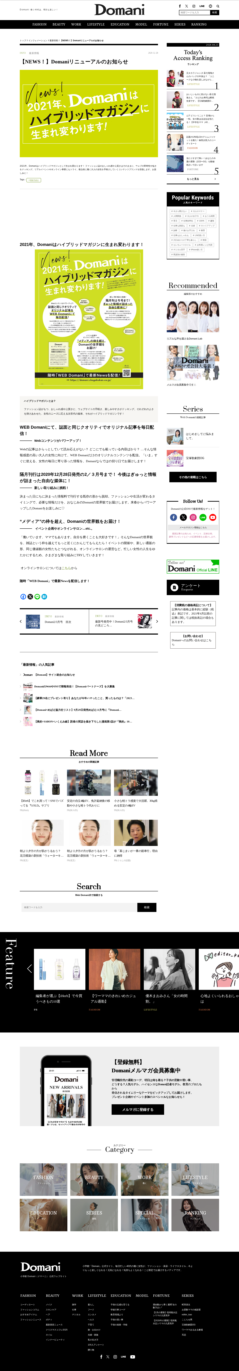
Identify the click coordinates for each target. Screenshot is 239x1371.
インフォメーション (37, 40)
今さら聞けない (180, 211)
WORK (76, 25)
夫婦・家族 (93, 1335)
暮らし (91, 1304)
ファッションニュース (30, 1319)
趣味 (212, 221)
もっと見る (193, 178)
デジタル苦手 (179, 250)
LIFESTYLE (96, 25)
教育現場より (117, 1314)
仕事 (74, 1309)
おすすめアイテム (28, 1314)
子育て (91, 1324)
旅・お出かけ (94, 1330)
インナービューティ (55, 1340)
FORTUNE (160, 25)
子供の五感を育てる (120, 1304)
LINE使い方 (199, 235)
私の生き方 (93, 1340)
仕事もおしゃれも (181, 235)
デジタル (76, 1314)
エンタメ (92, 1314)
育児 (175, 221)
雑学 (74, 1304)
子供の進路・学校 (119, 1324)
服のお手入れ (189, 230)
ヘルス (91, 1319)
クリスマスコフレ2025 (57, 1330)
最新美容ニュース (54, 1324)
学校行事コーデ (118, 1309)
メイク (49, 1304)
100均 (201, 221)
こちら (66, 568)
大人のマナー (198, 211)
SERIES (179, 25)
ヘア (48, 1314)
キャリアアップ (208, 226)
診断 (175, 230)
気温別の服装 (179, 254)
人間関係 (177, 216)
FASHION (39, 25)
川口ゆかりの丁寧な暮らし (184, 240)
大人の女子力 (193, 216)
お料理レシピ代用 (204, 245)
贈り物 (91, 1350)
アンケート (191, 585)
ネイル (49, 1335)
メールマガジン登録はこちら (193, 527)
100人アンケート (96, 1345)
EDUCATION (120, 25)
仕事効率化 (188, 221)
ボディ (49, 1319)
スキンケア (51, 1309)
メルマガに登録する (138, 1109)
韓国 (204, 240)
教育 (203, 230)
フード (91, 1309)
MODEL (141, 25)
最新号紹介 (34, 180)
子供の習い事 (117, 1319)
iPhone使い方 (197, 250)
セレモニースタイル (182, 245)
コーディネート (27, 1304)
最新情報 (54, 40)
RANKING (199, 25)
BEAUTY (59, 25)
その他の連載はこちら (193, 477)
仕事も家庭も (179, 226)
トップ (23, 40)
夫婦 (193, 226)
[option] (59, 980)
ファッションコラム (29, 1309)
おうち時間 (209, 216)
